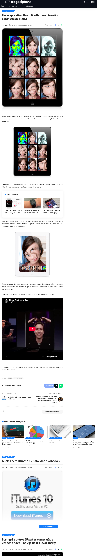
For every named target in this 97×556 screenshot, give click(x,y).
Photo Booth (18, 378)
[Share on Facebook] (55, 25)
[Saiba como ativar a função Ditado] (60, 431)
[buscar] (84, 2)
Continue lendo (48, 526)
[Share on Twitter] (58, 25)
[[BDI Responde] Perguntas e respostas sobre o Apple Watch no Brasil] (32, 203)
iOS (31, 116)
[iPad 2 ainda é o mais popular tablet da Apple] (37, 431)
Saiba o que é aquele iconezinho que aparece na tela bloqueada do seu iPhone (13, 443)
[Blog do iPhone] (18, 2)
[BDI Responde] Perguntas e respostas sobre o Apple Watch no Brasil (32, 212)
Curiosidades (31, 438)
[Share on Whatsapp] (61, 25)
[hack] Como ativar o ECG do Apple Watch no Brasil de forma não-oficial (13, 212)
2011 (4, 11)
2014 (52, 438)
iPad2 (10, 378)
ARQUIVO (10, 11)
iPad (29, 367)
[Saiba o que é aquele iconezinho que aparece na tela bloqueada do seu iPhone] (13, 431)
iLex (6, 25)
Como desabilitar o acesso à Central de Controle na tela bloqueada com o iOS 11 (51, 212)
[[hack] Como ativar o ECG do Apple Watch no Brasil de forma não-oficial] (13, 203)
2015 (4, 438)
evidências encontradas (12, 116)
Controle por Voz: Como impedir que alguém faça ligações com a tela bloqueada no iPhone (84, 443)
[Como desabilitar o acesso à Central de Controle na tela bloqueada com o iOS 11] (51, 203)
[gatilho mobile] (3, 2)
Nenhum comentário (53, 411)
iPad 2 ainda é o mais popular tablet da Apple (36, 442)
